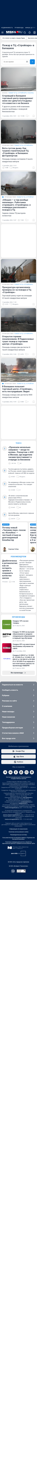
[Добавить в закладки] (33, 116)
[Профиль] (34, 32)
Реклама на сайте (9, 701)
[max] (21, 772)
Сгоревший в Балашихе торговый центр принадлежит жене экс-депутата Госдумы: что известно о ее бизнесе (17, 99)
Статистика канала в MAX (13, 733)
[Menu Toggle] (2, 32)
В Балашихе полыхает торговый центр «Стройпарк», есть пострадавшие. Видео (17, 389)
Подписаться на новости (12, 685)
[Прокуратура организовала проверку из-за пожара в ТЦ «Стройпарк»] (18, 271)
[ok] (16, 772)
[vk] (10, 772)
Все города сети (8, 738)
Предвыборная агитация (12, 728)
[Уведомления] (29, 32)
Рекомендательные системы (18, 835)
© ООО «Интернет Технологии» (18, 866)
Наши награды (8, 711)
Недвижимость (7, 27)
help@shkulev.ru (23, 803)
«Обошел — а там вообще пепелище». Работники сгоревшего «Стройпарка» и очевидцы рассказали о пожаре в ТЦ (16, 205)
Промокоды (19, 27)
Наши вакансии (8, 717)
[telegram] (5, 772)
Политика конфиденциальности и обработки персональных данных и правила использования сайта (18, 842)
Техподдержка (8, 722)
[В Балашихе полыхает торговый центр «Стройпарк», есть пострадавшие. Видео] (18, 370)
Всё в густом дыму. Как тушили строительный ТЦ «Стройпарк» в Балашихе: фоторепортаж (15, 152)
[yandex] (32, 772)
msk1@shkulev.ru (27, 797)
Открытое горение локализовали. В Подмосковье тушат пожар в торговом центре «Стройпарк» (18, 340)
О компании (7, 706)
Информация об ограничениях (18, 829)
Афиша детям (30, 27)
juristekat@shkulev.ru (26, 802)
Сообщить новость (10, 690)
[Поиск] (24, 32)
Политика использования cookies (18, 832)
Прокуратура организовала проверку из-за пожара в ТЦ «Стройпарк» (16, 290)
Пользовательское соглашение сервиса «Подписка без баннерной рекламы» (18, 838)
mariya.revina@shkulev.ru (12, 807)
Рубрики (5, 695)
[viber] (26, 772)
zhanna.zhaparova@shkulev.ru (11, 815)
